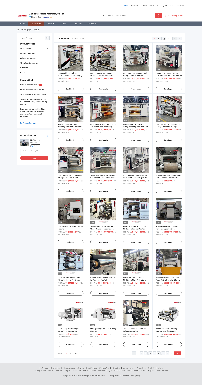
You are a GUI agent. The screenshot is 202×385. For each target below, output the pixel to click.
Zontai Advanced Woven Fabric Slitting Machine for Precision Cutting (69, 279)
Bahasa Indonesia (162, 371)
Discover (78, 24)
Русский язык (76, 371)
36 (71, 353)
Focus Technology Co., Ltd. (85, 376)
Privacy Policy (135, 376)
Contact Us (92, 24)
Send (34, 158)
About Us (51, 24)
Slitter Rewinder (26, 48)
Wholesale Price (104, 368)
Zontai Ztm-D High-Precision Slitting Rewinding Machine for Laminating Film (103, 177)
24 (66, 353)
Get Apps (168, 5)
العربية (110, 371)
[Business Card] (47, 135)
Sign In (125, 5)
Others (22, 72)
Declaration (125, 376)
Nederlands (101, 371)
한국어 (116, 371)
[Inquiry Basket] (158, 5)
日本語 (123, 371)
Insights (160, 368)
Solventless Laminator (28, 58)
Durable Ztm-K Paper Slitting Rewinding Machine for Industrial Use (69, 126)
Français (67, 371)
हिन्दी (129, 371)
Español (50, 371)
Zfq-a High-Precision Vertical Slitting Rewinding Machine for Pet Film (135, 126)
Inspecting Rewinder (27, 53)
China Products (55, 368)
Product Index (141, 368)
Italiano (85, 371)
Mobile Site (151, 368)
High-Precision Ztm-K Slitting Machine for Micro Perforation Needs (134, 279)
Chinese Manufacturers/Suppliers (73, 368)
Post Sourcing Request (175, 15)
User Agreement (114, 376)
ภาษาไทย (136, 371)
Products (37, 24)
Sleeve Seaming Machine (29, 63)
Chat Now (37, 146)
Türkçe (143, 371)
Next (176, 353)
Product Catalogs (29, 123)
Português (58, 371)
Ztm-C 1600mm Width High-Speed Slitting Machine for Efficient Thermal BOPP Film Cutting (70, 177)
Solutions (64, 24)
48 (76, 353)
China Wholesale (91, 368)
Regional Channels (129, 368)
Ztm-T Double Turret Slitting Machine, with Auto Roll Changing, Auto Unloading (70, 75)
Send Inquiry (70, 89)
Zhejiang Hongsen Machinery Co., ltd (46, 14)
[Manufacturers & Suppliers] (32, 4)
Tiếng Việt (151, 371)
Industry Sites (116, 368)
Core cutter (24, 68)
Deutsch (93, 371)
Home (22, 24)
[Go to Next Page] (179, 38)
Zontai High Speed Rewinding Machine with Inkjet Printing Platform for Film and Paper (166, 331)
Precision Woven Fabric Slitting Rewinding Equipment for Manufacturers (167, 228)
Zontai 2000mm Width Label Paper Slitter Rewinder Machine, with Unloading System (168, 177)
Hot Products (44, 368)
